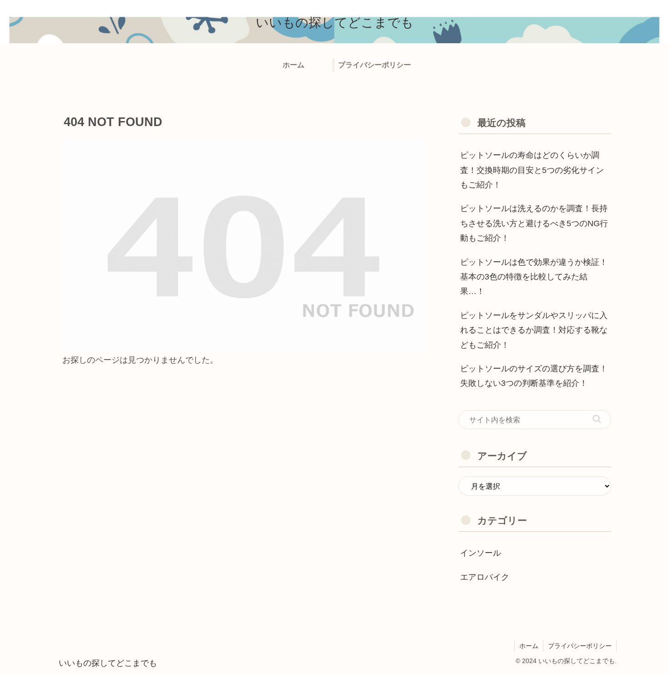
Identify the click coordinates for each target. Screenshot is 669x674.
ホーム (528, 645)
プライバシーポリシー (580, 645)
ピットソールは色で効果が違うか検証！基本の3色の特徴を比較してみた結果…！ (534, 277)
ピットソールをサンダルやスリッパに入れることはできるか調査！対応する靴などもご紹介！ (534, 330)
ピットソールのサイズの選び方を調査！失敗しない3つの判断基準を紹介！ (534, 376)
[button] (597, 419)
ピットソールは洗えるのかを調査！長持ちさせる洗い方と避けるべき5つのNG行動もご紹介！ (534, 223)
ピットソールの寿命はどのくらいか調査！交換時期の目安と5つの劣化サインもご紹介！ (532, 170)
